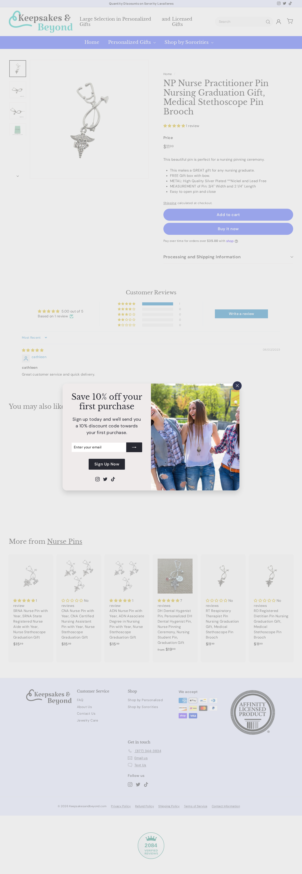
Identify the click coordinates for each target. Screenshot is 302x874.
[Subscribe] (134, 447)
